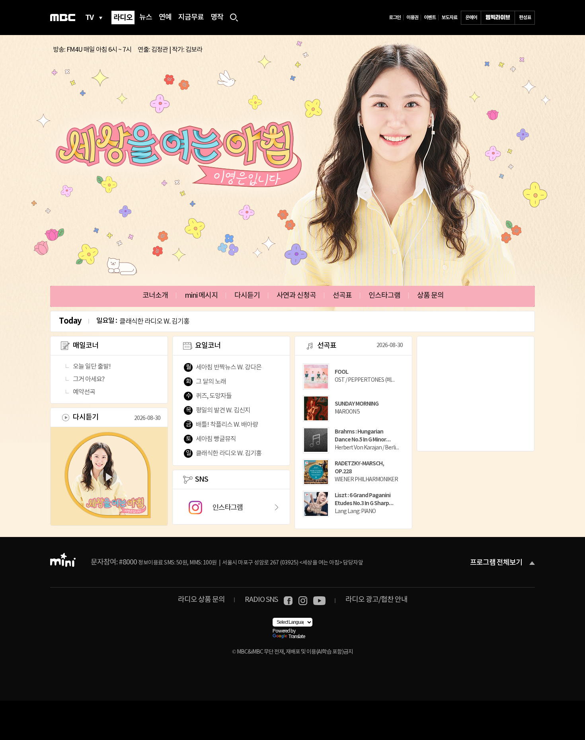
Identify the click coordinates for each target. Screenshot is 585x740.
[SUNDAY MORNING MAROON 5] (351, 419)
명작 (217, 17)
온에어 (471, 17)
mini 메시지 (201, 295)
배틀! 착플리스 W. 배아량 (227, 424)
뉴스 (145, 17)
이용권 (412, 17)
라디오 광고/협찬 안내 (376, 600)
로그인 (395, 17)
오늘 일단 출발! (92, 366)
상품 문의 (430, 295)
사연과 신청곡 (296, 295)
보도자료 (449, 17)
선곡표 (342, 295)
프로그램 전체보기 (496, 562)
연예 (165, 17)
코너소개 (155, 295)
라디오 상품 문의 (201, 599)
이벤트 (430, 17)
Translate (297, 636)
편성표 (525, 17)
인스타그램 (384, 295)
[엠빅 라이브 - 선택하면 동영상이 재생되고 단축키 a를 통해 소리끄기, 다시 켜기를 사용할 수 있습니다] (498, 17)
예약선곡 (84, 392)
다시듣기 (247, 295)
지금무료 (191, 17)
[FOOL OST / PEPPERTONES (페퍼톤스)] (351, 387)
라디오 (123, 17)
